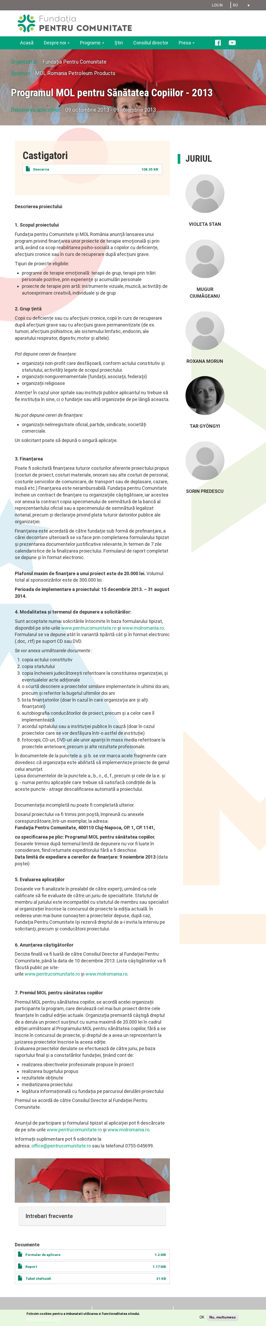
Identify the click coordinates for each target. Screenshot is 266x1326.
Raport (31, 1266)
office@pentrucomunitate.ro (61, 1145)
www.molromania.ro (143, 628)
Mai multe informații (43, 1319)
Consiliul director (150, 42)
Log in (217, 5)
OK (202, 1317)
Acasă (27, 42)
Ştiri (119, 42)
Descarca (41, 169)
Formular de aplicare (42, 1255)
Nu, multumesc (222, 1317)
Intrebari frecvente (49, 1216)
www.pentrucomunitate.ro (88, 628)
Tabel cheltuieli (38, 1278)
